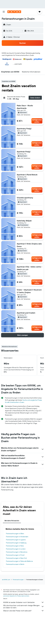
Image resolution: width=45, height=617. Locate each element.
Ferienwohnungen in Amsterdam (17, 537)
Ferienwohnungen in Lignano (16, 540)
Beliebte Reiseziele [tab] (12, 521)
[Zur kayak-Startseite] (14, 11)
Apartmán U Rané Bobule (27, 174)
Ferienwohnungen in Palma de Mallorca (19, 561)
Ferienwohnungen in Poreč (15, 555)
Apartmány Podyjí (24, 128)
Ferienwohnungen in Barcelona (16, 552)
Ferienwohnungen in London (16, 549)
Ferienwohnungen (18, 579)
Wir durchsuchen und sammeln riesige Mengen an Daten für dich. (21, 606)
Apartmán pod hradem (26, 313)
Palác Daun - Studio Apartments (25, 106)
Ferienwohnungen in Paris (15, 546)
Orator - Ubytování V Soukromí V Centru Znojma (29, 291)
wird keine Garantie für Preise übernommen (16, 596)
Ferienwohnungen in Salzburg (16, 543)
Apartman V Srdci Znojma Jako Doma (29, 245)
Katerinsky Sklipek (24, 221)
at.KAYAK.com (6, 579)
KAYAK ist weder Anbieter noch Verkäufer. (19, 602)
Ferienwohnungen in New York (16, 558)
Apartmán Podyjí (23, 151)
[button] (3, 11)
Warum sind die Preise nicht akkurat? (17, 611)
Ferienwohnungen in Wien (15, 534)
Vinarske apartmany (25, 198)
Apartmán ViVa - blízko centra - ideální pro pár (29, 268)
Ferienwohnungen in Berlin (15, 564)
